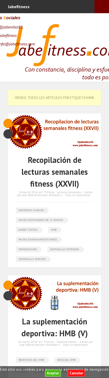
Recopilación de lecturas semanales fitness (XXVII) (54, 172)
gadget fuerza (28, 229)
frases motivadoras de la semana (41, 220)
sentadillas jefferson (64, 249)
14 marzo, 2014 (28, 192)
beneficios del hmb (31, 360)
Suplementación (66, 342)
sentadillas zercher (32, 259)
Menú (101, 6)
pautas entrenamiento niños (38, 239)
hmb (53, 229)
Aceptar (53, 373)
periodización (28, 249)
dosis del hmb (66, 360)
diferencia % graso (31, 210)
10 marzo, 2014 (27, 342)
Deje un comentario (77, 195)
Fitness (49, 192)
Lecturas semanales (69, 192)
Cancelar (76, 373)
